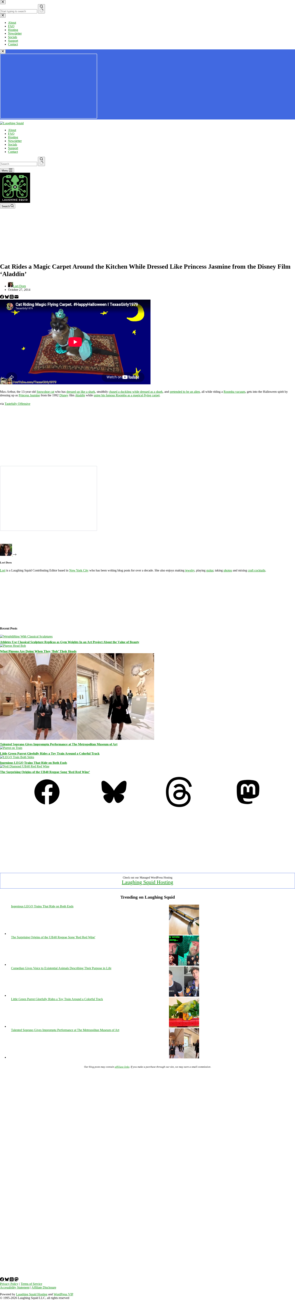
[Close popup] (3, 51)
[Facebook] (2, 297)
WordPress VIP (63, 1294)
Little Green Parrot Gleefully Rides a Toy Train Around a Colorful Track (50, 753)
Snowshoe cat (45, 391)
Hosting (13, 137)
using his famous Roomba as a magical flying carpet (127, 395)
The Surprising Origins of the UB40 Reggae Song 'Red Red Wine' (53, 937)
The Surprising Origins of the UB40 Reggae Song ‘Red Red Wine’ (45, 772)
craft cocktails (256, 570)
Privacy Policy (9, 1284)
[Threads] (12, 297)
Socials (12, 144)
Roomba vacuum (234, 391)
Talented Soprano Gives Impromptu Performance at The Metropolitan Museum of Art (58, 744)
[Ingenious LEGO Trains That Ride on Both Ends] (17, 757)
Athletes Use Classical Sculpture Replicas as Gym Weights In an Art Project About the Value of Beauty (69, 642)
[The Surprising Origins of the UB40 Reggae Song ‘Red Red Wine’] (24, 766)
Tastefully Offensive (17, 403)
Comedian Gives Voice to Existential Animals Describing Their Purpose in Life (61, 968)
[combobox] (18, 164)
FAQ (11, 133)
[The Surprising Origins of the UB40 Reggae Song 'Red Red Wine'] (184, 964)
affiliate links (122, 1066)
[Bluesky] (7, 297)
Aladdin (80, 395)
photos (228, 570)
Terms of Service (31, 1284)
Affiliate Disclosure (44, 1287)
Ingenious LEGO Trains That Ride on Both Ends (33, 762)
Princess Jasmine (29, 395)
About (12, 130)
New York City (78, 570)
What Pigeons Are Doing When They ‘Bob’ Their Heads (38, 651)
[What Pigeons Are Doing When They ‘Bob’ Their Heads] (13, 645)
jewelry (189, 570)
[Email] (16, 297)
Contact (13, 151)
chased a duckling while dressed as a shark (136, 391)
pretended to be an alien (185, 391)
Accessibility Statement (15, 1287)
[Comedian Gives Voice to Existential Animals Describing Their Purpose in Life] (184, 995)
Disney (63, 395)
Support (13, 148)
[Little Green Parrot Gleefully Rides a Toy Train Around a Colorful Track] (11, 748)
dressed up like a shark (80, 391)
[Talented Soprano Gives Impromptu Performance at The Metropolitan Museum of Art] (77, 738)
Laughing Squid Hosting (147, 882)
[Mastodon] (248, 806)
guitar (209, 570)
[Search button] (41, 161)
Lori (2, 570)
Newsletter (15, 141)
